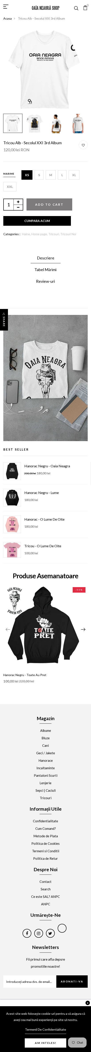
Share (4, 322)
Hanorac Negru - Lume (41, 492)
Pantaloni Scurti (45, 775)
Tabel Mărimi (45, 269)
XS (27, 175)
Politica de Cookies (45, 843)
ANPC (45, 904)
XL (74, 175)
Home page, (39, 234)
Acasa (7, 18)
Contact (45, 882)
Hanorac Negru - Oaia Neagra (47, 466)
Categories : (11, 234)
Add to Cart (49, 204)
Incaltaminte (45, 768)
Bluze (46, 738)
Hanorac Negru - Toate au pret (24, 675)
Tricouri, (54, 234)
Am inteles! (45, 1043)
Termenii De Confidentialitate (45, 1029)
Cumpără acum (37, 221)
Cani (45, 745)
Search (46, 889)
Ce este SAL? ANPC (45, 897)
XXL (10, 187)
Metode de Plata (45, 836)
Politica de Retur (45, 858)
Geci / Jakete (45, 753)
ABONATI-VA (72, 981)
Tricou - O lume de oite (42, 546)
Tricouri (45, 798)
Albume (45, 730)
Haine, (26, 234)
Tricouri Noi (68, 234)
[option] (45, 70)
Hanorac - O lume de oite (44, 519)
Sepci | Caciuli (46, 790)
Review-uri (45, 281)
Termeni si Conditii (45, 851)
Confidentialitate (45, 821)
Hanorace (45, 760)
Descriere (45, 257)
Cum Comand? (45, 828)
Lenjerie (45, 783)
